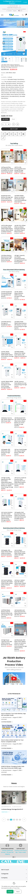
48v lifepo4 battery (11, 83)
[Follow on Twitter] (7, 134)
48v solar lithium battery (12, 87)
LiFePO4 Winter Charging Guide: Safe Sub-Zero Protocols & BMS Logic (12, 767)
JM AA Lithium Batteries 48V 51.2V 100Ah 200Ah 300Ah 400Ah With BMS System (19, 553)
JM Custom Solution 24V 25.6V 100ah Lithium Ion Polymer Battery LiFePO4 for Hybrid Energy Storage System (6, 516)
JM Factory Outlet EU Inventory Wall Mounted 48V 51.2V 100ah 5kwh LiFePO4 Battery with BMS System (20, 481)
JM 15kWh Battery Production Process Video (14, 661)
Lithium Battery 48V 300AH (8, 92)
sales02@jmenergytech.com (14, 7)
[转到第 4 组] (17, 819)
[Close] (26, 881)
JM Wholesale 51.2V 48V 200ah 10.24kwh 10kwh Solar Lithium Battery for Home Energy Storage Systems (20, 421)
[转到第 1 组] (8, 819)
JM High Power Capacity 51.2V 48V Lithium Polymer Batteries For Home (6, 642)
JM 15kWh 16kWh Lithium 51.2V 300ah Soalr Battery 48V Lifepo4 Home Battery (20, 354)
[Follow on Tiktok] (3, 138)
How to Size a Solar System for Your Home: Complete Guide (12, 741)
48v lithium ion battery (12, 85)
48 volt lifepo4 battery (10, 81)
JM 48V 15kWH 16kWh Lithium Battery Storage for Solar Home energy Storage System (7, 385)
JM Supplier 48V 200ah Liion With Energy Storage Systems (5, 452)
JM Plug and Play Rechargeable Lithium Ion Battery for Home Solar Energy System (7, 169)
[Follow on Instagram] (11, 134)
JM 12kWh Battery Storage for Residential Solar (6, 323)
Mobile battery (5, 96)
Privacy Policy (16, 888)
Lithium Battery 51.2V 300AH (17, 94)
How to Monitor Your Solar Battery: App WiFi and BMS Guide (13, 714)
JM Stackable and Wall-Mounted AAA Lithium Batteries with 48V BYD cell (20, 612)
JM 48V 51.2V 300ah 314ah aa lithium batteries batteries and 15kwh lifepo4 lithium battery (20, 228)
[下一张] (24, 820)
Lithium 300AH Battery (18, 91)
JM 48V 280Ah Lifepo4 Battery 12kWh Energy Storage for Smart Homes (19, 295)
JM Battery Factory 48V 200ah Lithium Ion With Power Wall (7, 419)
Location (10, 10)
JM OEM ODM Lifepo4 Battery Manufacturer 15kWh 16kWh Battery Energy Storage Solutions (12, 66)
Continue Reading (6, 722)
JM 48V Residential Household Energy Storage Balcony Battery (6, 294)
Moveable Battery (14, 96)
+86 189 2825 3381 (13, 6)
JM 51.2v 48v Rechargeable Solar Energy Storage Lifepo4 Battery (20, 169)
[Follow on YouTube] (23, 134)
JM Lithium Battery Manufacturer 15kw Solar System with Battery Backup (6, 258)
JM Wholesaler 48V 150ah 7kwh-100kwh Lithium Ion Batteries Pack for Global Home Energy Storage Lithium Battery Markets (20, 644)
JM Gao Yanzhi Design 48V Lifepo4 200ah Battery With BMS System (20, 452)
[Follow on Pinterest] (19, 134)
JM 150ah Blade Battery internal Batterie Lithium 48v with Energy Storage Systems (7, 613)
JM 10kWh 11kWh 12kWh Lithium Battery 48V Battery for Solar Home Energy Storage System (20, 325)
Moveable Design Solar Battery (16, 79)
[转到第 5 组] (20, 819)
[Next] (24, 43)
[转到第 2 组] (11, 819)
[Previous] (3, 43)
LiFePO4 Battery (14, 89)
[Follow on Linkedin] (15, 134)
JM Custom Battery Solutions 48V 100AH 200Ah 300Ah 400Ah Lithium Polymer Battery (7, 583)
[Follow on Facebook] (3, 134)
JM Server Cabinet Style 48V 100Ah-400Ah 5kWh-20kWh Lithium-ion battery (20, 582)
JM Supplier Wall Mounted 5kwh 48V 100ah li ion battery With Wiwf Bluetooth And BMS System (20, 515)
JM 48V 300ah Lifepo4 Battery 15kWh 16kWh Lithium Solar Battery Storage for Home (7, 355)
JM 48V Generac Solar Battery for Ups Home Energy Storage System (20, 384)
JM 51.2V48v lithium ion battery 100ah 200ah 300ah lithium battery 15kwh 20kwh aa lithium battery (7, 228)
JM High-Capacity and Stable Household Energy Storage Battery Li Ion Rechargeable (20, 258)
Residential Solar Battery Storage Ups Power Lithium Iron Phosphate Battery (7, 198)
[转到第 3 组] (14, 819)
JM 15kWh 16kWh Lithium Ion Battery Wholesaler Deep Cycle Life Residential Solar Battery (20, 199)
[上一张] (4, 820)
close (25, 2)
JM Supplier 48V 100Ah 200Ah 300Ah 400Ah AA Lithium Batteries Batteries (6, 552)
